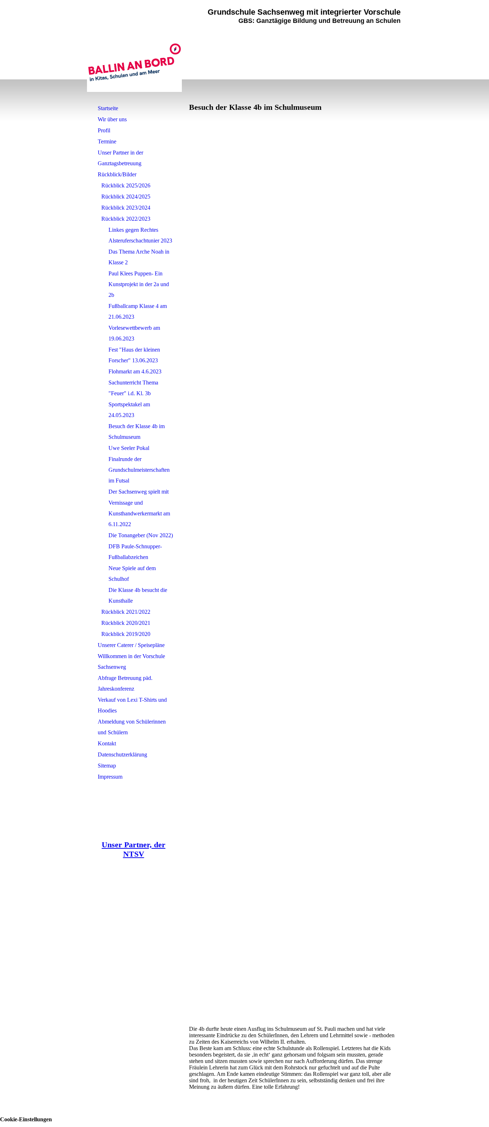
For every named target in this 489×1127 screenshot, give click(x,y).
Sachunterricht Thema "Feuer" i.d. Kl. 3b (133, 387)
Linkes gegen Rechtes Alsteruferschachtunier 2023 (140, 235)
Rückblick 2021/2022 (125, 612)
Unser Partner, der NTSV (133, 849)
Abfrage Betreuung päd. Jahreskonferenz (125, 683)
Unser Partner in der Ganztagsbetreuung (120, 158)
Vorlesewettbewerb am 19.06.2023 (134, 333)
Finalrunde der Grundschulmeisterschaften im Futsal (139, 470)
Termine (107, 141)
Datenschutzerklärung (122, 754)
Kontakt (107, 743)
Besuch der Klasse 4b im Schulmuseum (136, 431)
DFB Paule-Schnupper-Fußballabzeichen (135, 551)
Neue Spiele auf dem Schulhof (132, 573)
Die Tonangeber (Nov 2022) (140, 535)
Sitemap (107, 766)
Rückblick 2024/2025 (125, 196)
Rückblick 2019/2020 (125, 634)
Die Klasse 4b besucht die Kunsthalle (137, 595)
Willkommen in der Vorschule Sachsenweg (131, 661)
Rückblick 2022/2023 (125, 219)
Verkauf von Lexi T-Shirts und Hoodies (132, 705)
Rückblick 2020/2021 (125, 623)
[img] (134, 62)
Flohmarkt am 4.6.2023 (134, 371)
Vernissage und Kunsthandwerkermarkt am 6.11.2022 (139, 513)
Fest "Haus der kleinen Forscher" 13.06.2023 (134, 355)
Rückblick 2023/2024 (125, 208)
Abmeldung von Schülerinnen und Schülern (132, 727)
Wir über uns (112, 119)
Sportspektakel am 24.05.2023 (129, 409)
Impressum (110, 777)
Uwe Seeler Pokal (128, 448)
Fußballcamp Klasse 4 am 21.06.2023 (137, 311)
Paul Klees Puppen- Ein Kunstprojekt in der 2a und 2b (138, 284)
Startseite (108, 108)
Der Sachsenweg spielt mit (138, 492)
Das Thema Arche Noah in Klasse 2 (138, 257)
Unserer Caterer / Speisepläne (131, 645)
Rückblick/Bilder (117, 174)
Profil (104, 130)
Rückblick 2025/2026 (125, 185)
